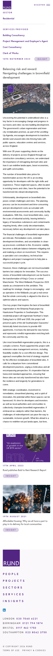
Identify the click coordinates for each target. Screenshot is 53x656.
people (11, 574)
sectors (13, 587)
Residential (8, 18)
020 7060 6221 (27, 618)
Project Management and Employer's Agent (25, 41)
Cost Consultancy (12, 47)
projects (14, 581)
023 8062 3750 (36, 632)
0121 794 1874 (32, 623)
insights (14, 601)
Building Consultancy (14, 35)
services (14, 594)
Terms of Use (11, 650)
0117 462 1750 (26, 627)
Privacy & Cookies (34, 650)
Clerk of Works (11, 53)
